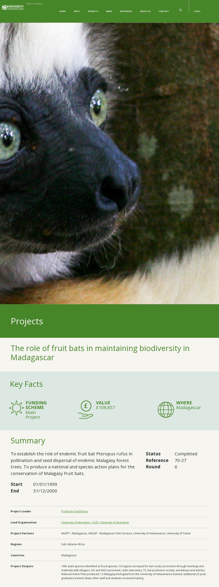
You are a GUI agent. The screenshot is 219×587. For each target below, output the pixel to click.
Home (62, 11)
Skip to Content (34, 3)
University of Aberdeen (114, 522)
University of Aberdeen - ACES (80, 522)
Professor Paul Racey (74, 511)
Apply (77, 11)
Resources (126, 11)
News (109, 11)
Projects (93, 11)
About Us (145, 11)
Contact (164, 11)
